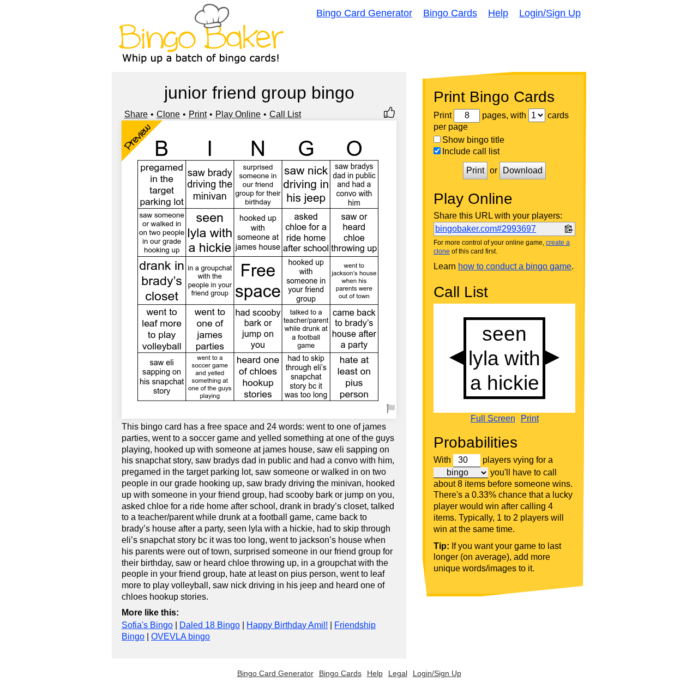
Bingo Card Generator (364, 13)
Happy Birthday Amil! (287, 625)
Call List (285, 114)
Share (136, 114)
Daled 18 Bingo (209, 625)
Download (523, 170)
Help (498, 13)
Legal (397, 673)
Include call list (471, 151)
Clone (168, 114)
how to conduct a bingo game (514, 266)
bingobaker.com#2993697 (485, 228)
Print (198, 114)
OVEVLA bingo (180, 636)
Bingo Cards (450, 13)
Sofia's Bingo (147, 625)
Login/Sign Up (550, 13)
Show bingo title (473, 139)
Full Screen (493, 418)
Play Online (238, 114)
